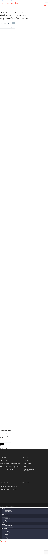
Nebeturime (10, 309)
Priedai (3, 524)
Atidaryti (9, 214)
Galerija (6, 529)
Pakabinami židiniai (8, 511)
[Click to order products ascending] (13, 23)
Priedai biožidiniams (8, 525)
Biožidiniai (4, 508)
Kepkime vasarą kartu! (6, 490)
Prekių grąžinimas (27, 465)
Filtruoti (1, 444)
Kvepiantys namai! (5, 489)
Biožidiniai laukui (8, 518)
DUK (25, 466)
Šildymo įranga (27, 470)
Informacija (4, 528)
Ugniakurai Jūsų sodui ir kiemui (8, 486)
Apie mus (6, 534)
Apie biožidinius (7, 532)
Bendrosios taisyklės (28, 462)
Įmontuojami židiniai (8, 512)
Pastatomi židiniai (8, 510)
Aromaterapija (26, 467)
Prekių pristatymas (27, 463)
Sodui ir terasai (5, 517)
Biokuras (4, 514)
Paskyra (6, 536)
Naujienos (7, 531)
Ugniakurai (7, 520)
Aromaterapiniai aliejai (9, 527)
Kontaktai (26, 460)
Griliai (6, 521)
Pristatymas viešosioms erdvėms (30, 469)
